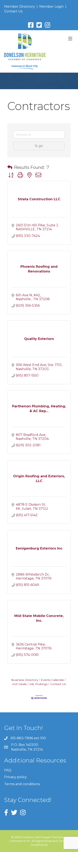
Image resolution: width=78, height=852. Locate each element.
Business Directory (24, 680)
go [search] (41, 146)
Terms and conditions (22, 784)
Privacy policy (15, 777)
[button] (9, 167)
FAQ (7, 770)
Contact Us (13, 11)
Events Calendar (52, 680)
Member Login (51, 6)
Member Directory (19, 6)
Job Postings (38, 684)
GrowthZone (39, 844)
